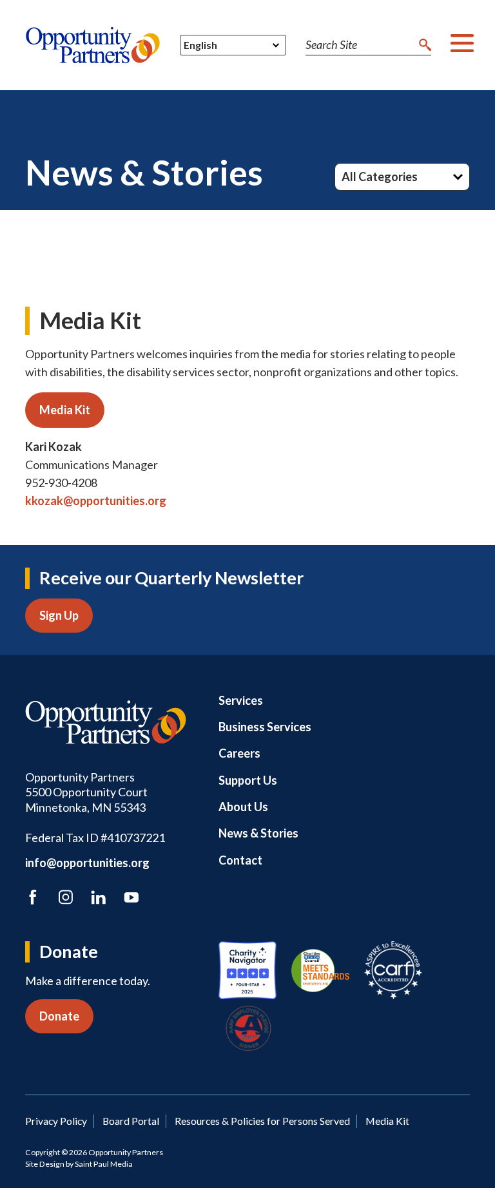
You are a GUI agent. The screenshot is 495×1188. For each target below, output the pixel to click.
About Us (243, 807)
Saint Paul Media (104, 1164)
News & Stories (258, 833)
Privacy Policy (56, 1121)
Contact (240, 860)
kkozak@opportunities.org (95, 500)
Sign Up (59, 615)
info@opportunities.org (87, 863)
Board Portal (130, 1121)
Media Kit (64, 410)
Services (240, 700)
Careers (239, 753)
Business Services (264, 727)
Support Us (247, 780)
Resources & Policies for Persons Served (262, 1121)
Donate (59, 1016)
